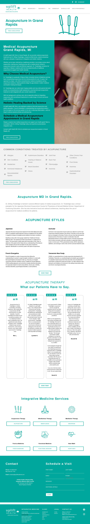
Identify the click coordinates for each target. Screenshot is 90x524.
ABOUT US (44, 516)
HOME (24, 8)
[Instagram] (84, 514)
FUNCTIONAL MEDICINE (26, 519)
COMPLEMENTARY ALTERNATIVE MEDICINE (30, 513)
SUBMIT (49, 494)
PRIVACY (56, 513)
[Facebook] (84, 510)
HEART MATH (24, 521)
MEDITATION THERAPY (26, 517)
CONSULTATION (25, 512)
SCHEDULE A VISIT (65, 8)
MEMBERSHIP (55, 8)
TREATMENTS (41, 8)
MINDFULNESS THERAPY (27, 516)
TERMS (55, 512)
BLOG (43, 519)
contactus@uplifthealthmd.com (71, 514)
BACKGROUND (31, 8)
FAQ (49, 8)
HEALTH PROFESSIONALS (78, 8)
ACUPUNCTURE (25, 514)
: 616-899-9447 (68, 512)
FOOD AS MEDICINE (26, 520)
